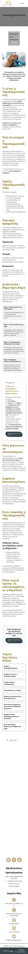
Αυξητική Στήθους (14, 886)
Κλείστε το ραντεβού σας (14, 640)
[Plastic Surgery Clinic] (8, 3)
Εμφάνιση (14, 42)
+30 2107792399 (14, 932)
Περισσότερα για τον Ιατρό (14, 434)
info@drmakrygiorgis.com (14, 940)
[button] (14, 667)
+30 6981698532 (14, 924)
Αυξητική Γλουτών (14, 884)
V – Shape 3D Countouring (14, 881)
